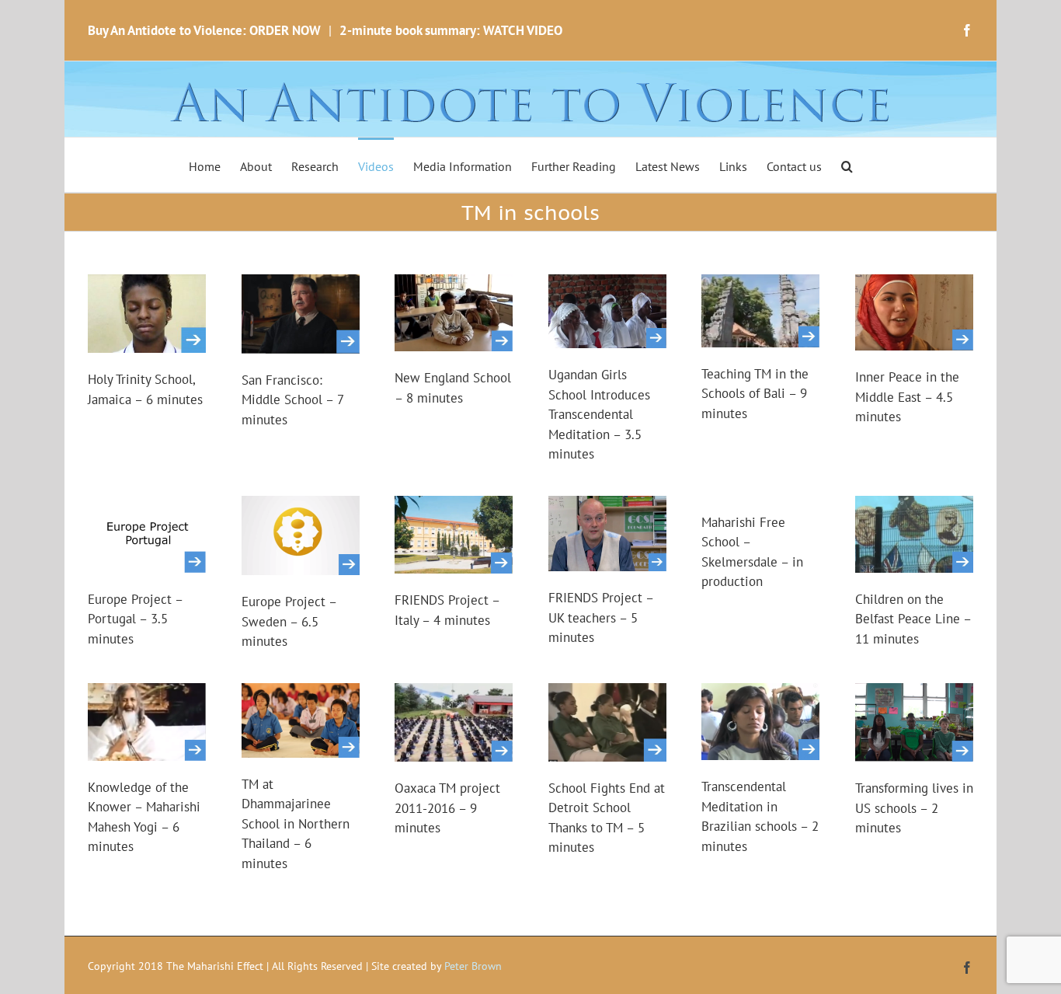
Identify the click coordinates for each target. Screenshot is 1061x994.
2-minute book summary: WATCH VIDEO (450, 30)
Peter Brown (473, 966)
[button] (847, 165)
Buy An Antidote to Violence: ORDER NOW (204, 30)
